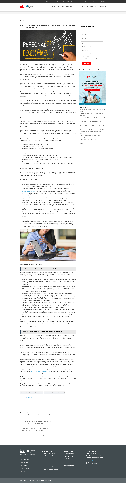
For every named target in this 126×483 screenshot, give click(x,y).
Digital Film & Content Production (51, 457)
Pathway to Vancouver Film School (51, 462)
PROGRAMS (61, 6)
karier (28, 67)
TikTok (25, 471)
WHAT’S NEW (70, 6)
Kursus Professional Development (34, 392)
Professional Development (58, 392)
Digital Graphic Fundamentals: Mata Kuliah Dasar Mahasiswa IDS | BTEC (37, 421)
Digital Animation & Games (49, 455)
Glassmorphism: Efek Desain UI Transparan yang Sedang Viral (35, 428)
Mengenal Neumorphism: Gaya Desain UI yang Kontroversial (34, 430)
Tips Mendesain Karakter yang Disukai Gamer (89, 139)
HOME (54, 6)
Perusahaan (47, 392)
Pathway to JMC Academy (49, 459)
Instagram (26, 468)
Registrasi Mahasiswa (70, 453)
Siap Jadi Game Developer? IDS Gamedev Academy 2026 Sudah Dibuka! (37, 416)
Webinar (67, 458)
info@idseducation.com (94, 460)
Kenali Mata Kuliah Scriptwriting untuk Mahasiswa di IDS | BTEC (35, 419)
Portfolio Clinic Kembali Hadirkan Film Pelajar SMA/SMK (92, 129)
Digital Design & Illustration (49, 453)
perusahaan (25, 135)
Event (67, 460)
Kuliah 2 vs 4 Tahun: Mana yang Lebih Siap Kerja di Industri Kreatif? (36, 414)
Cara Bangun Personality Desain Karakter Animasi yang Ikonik (35, 435)
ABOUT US (93, 6)
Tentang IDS (68, 467)
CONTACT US (102, 6)
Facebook (26, 459)
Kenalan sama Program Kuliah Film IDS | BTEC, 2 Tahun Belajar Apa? (36, 423)
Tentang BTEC (69, 470)
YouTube (25, 462)
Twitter (25, 465)
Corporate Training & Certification (51, 469)
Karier (22, 392)
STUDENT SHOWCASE (82, 6)
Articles (67, 462)
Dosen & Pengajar (69, 472)
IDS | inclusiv (46, 464)
